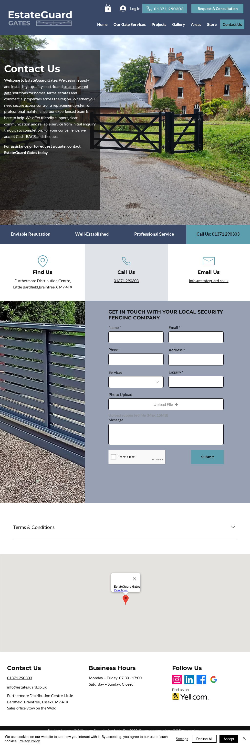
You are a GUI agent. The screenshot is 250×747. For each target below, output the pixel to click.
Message (116, 420)
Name (114, 327)
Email (173, 327)
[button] (217, 8)
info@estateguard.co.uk (209, 280)
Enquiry (175, 372)
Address (176, 350)
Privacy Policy (29, 740)
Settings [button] (182, 738)
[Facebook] (201, 679)
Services (115, 372)
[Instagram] (177, 679)
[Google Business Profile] (214, 679)
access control (37, 105)
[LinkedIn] (189, 679)
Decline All (204, 738)
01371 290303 (126, 280)
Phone (114, 350)
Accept (229, 738)
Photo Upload (120, 394)
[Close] (244, 738)
